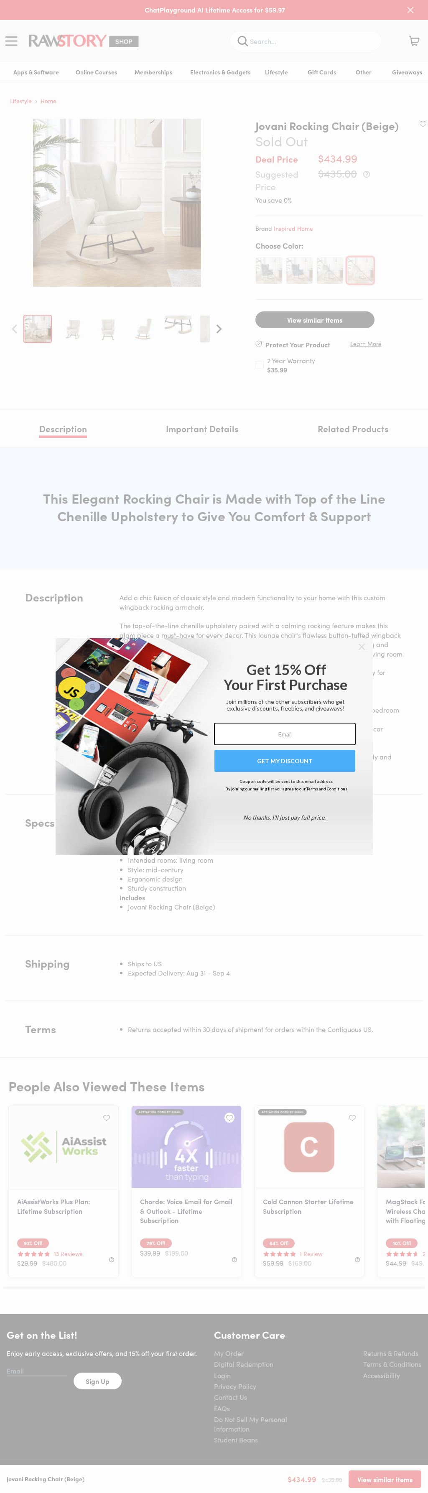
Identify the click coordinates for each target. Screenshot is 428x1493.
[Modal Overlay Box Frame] (214, 746)
